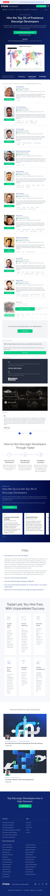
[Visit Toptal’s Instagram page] (46, 884)
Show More (18, 98)
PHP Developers (29, 854)
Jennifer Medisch (20, 87)
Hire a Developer (41, 6)
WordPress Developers (31, 874)
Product (7, 777)
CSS (42, 272)
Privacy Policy (26, 890)
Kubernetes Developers (31, 847)
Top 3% (22, 18)
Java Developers (6, 876)
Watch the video (11, 402)
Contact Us (28, 825)
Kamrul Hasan (19, 258)
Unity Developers (29, 871)
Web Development (25, 294)
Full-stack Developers (7, 845)
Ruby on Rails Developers (31, 864)
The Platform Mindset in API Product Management (19, 780)
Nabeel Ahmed (19, 280)
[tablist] (25, 433)
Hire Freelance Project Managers (9, 832)
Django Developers (6, 864)
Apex (23, 251)
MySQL (38, 185)
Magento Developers (30, 849)
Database (31, 120)
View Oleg (9, 184)
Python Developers (30, 859)
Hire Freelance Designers (8, 825)
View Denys (9, 206)
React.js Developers (30, 862)
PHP (23, 165)
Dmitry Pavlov (19, 215)
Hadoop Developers (6, 871)
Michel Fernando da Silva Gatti (23, 151)
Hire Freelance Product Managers (9, 835)
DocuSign (18, 100)
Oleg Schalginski (20, 171)
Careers (28, 830)
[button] (46, 9)
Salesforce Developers (31, 867)
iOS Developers (5, 874)
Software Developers (7, 849)
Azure (33, 229)
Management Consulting (11, 741)
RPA (17, 295)
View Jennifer (9, 99)
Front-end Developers (7, 847)
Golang (23, 207)
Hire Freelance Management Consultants (11, 830)
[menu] (48, 6)
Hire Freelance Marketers (8, 827)
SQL (23, 144)
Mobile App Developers (7, 854)
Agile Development (20, 122)
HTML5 (27, 272)
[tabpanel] (25, 423)
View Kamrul (9, 270)
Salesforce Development (31, 251)
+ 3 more (42, 273)
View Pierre (9, 141)
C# (17, 231)
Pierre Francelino (20, 129)
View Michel (9, 163)
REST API (37, 207)
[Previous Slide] (19, 433)
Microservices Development (21, 209)
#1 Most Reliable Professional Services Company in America (32, 2)
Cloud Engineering (33, 122)
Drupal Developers (6, 867)
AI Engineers (5, 857)
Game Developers (6, 869)
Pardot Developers (34, 9)
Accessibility (39, 890)
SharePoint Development (35, 294)
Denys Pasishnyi (20, 193)
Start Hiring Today (9, 507)
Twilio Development (33, 231)
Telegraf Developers (26, 9)
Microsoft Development (40, 229)
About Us (28, 832)
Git (22, 120)
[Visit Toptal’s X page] (39, 884)
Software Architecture (20, 187)
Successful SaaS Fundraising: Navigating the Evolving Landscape (24, 743)
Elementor (37, 273)
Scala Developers (29, 869)
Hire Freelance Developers (8, 822)
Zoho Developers (11, 9)
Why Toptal (28, 822)
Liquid (18, 273)
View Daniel (9, 119)
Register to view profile (25, 309)
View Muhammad (9, 250)
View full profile (9, 91)
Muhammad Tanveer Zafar (22, 237)
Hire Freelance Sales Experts (8, 837)
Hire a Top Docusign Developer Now (25, 32)
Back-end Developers (32, 209)
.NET (27, 231)
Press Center (29, 827)
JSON (27, 122)
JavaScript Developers (30, 845)
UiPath (43, 294)
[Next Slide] (30, 433)
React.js (33, 185)
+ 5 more (40, 231)
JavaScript (28, 185)
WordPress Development (29, 273)
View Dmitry (9, 228)
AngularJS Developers (7, 862)
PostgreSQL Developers (31, 857)
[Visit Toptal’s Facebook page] (42, 884)
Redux (43, 185)
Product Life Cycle (15, 777)
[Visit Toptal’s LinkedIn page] (35, 884)
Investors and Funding (23, 741)
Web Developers (6, 852)
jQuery (38, 272)
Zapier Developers (18, 9)
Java (36, 120)
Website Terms (33, 890)
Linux (27, 120)
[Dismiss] (46, 2)
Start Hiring (25, 331)
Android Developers (6, 859)
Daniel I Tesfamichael (21, 107)
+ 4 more (43, 295)
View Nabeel (9, 293)
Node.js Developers (30, 852)
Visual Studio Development (27, 142)
